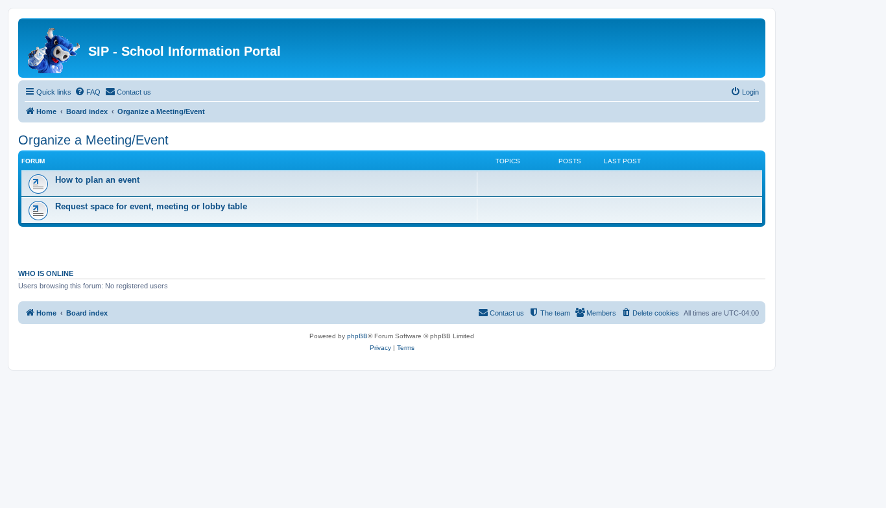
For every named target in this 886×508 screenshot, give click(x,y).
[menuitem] (88, 92)
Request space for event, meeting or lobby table (151, 206)
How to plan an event (97, 180)
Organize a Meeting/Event (93, 140)
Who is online (45, 273)
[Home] (54, 48)
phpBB (357, 336)
